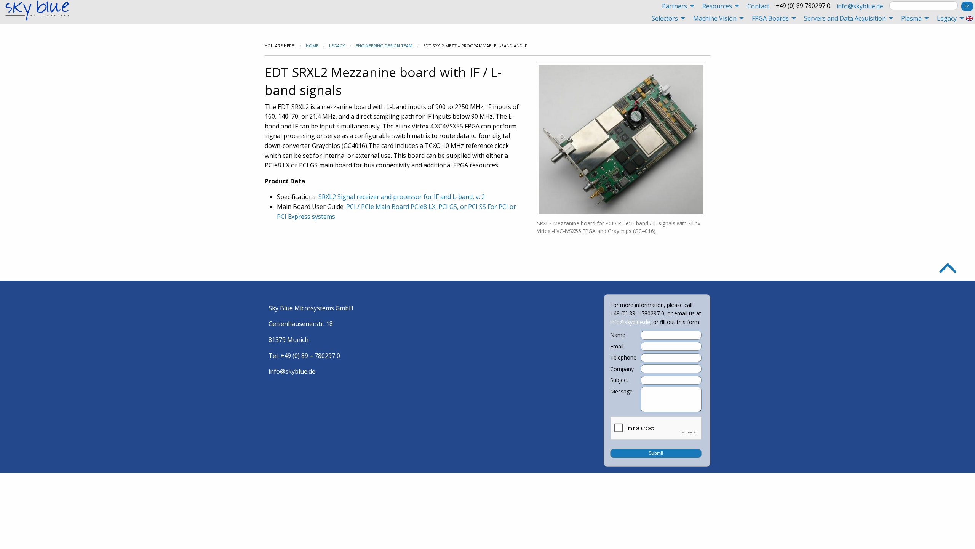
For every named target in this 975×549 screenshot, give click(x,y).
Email (616, 347)
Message (621, 391)
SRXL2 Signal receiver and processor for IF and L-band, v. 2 (401, 197)
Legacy (337, 45)
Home (312, 45)
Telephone (623, 358)
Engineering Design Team (384, 45)
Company (622, 369)
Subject (619, 380)
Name (617, 335)
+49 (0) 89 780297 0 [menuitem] (802, 6)
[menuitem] (676, 6)
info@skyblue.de (859, 6)
